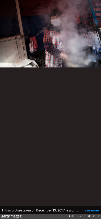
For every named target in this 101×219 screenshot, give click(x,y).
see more (92, 210)
